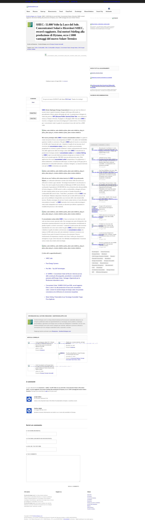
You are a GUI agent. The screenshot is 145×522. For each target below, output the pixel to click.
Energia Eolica (96, 254)
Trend (61, 11)
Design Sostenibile (97, 260)
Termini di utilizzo (91, 508)
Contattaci (42, 1)
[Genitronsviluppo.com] (32, 6)
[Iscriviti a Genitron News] (96, 72)
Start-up (42, 11)
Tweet (33, 102)
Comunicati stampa (63, 1)
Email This (33, 113)
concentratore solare (56, 146)
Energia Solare (74, 47)
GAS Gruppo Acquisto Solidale (100, 256)
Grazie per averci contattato (93, 502)
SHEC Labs (49, 258)
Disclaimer (89, 501)
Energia (39, 16)
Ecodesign (78, 11)
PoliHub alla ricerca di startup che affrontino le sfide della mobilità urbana (107, 216)
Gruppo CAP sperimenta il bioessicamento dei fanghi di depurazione (105, 207)
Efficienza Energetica (101, 272)
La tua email (39, 438)
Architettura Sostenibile (98, 269)
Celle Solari (95, 263)
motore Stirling (81, 153)
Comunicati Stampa (75, 358)
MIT (93, 272)
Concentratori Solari (65, 47)
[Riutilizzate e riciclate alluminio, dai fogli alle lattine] (61, 344)
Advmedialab (66, 519)
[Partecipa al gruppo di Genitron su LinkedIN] (101, 77)
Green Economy (105, 251)
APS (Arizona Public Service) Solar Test (65, 116)
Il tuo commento (31, 454)
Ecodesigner (95, 251)
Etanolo (113, 256)
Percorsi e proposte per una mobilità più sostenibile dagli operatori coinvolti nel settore (107, 244)
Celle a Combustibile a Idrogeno (52, 47)
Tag (107, 144)
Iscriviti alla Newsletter (92, 504)
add (46, 391)
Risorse (35, 11)
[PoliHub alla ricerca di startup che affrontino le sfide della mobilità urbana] (94, 217)
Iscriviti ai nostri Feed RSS (112, 1)
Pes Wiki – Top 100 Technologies (55, 268)
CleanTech (69, 11)
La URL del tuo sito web (33, 446)
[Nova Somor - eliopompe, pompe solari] (99, 24)
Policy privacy (90, 507)
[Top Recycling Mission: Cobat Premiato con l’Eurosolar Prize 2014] (61, 355)
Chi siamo (28, 1)
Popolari (94, 144)
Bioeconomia (52, 11)
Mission (35, 1)
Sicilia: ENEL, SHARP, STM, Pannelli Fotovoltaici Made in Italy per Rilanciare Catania (107, 198)
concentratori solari (60, 159)
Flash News (74, 359)
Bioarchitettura (88, 11)
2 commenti (65, 81)
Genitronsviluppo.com (31, 16)
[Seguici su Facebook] (109, 9)
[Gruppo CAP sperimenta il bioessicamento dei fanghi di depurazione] (94, 208)
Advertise (74, 1)
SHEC (43, 110)
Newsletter (52, 1)
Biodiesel (104, 254)
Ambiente (109, 11)
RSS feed (68, 99)
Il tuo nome (33, 430)
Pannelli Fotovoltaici (97, 258)
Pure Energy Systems (52, 263)
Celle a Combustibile (39, 47)
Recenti (101, 144)
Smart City (99, 11)
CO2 (93, 267)
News (28, 11)
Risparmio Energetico (97, 265)
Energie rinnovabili (58, 44)
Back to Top (113, 517)
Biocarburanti (109, 265)
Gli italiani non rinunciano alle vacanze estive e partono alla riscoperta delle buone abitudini (106, 225)
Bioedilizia (107, 258)
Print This (33, 118)
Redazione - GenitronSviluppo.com (61, 331)
